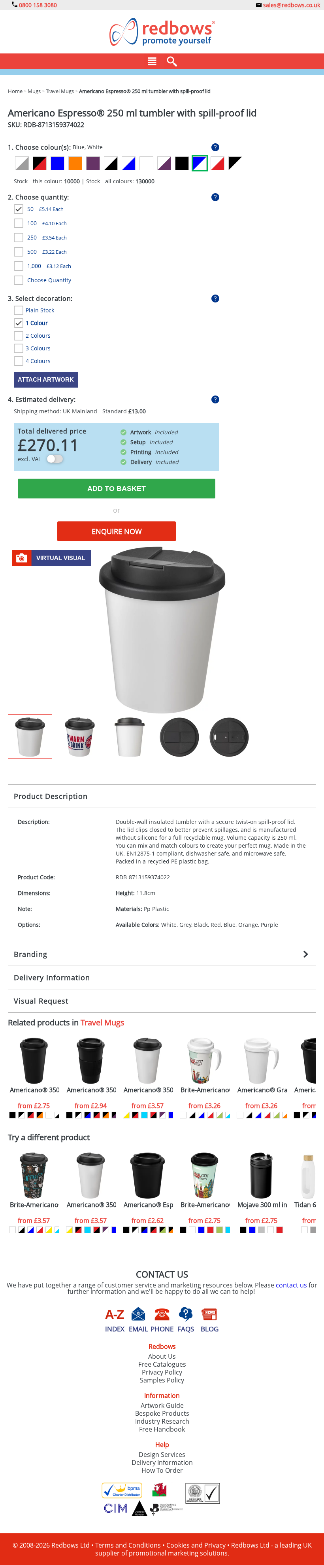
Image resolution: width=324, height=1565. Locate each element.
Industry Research (162, 1421)
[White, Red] (217, 163)
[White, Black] (111, 163)
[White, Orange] (285, 1115)
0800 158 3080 (37, 5)
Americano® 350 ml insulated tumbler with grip (91, 1090)
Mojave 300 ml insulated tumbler (262, 1205)
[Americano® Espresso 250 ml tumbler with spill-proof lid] (162, 629)
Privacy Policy (162, 1372)
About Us (162, 1356)
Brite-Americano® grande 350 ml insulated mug (205, 1090)
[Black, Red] (40, 163)
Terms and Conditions (128, 1545)
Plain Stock (40, 310)
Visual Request (41, 1001)
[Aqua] (144, 1115)
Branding (30, 954)
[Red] (210, 1230)
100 (47, 223)
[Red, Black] (153, 1115)
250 (47, 237)
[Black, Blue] (87, 1115)
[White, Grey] (22, 163)
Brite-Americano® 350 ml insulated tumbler (205, 1205)
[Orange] (75, 163)
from (34, 1106)
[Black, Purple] (114, 1115)
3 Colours (38, 348)
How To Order (162, 1470)
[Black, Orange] (39, 1115)
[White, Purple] (164, 163)
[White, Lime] (219, 1115)
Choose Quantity (49, 280)
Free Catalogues (162, 1364)
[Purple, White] (162, 1115)
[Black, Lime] (162, 1230)
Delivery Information (52, 977)
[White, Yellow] (126, 1115)
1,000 (49, 266)
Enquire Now (117, 531)
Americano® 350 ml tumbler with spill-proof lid (148, 1090)
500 (47, 251)
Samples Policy (162, 1380)
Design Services (162, 1454)
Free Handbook (162, 1429)
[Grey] (313, 1230)
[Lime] (219, 1230)
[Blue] (57, 163)
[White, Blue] (129, 163)
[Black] (182, 163)
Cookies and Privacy (196, 1545)
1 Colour (37, 323)
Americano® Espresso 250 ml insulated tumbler (148, 1205)
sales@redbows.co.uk (291, 5)
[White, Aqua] (228, 1115)
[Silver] (261, 1230)
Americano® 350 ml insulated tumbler (34, 1090)
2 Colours (38, 335)
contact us (291, 1285)
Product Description (51, 796)
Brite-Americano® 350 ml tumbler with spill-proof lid (34, 1205)
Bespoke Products (162, 1413)
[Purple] (93, 163)
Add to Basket (116, 489)
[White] (146, 163)
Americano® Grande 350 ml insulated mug (262, 1090)
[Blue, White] (200, 163)
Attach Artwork (46, 379)
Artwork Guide (162, 1405)
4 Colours (38, 361)
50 (45, 209)
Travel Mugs (102, 1022)
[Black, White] (235, 163)
